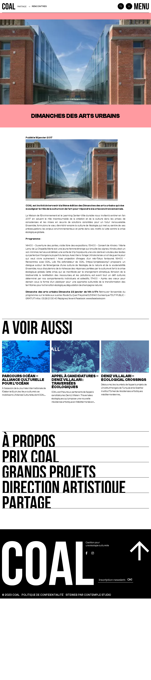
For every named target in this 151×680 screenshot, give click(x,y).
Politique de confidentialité (43, 594)
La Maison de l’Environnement (41, 215)
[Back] (129, 6)
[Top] (139, 550)
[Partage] (75, 500)
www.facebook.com (95, 298)
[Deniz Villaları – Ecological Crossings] (125, 372)
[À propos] (75, 439)
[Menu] (141, 6)
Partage (22, 6)
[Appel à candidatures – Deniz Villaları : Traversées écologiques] (76, 372)
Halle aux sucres (53, 295)
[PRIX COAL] (75, 454)
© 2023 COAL (11, 594)
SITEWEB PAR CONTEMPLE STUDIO (88, 594)
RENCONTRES (39, 6)
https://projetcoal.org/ (98, 262)
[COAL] (8, 6)
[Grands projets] (75, 470)
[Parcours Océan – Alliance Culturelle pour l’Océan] (26, 372)
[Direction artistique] (75, 485)
